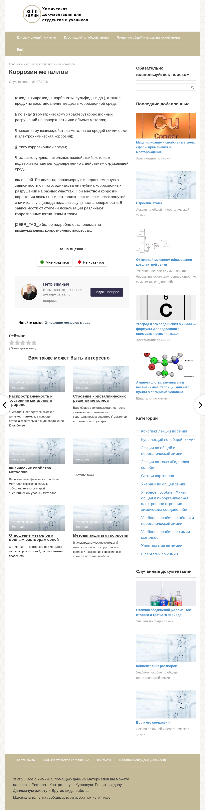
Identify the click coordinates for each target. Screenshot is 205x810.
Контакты (104, 760)
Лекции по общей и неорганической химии (148, 37)
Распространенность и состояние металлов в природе (31, 400)
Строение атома (149, 203)
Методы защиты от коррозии (100, 535)
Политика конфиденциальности (142, 760)
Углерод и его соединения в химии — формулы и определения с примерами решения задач (166, 328)
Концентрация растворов (156, 666)
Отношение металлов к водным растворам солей (34, 537)
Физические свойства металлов (30, 470)
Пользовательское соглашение (66, 760)
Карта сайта (26, 760)
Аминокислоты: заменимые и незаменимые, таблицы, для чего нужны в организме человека (163, 387)
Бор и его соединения (153, 722)
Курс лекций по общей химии (86, 37)
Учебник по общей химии (163, 484)
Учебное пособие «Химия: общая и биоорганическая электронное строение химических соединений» (166, 276)
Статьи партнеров (157, 476)
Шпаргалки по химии (151, 398)
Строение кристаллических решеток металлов (99, 398)
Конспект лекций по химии (36, 37)
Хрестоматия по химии (153, 158)
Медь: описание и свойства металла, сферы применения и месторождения (165, 147)
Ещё (20, 49)
